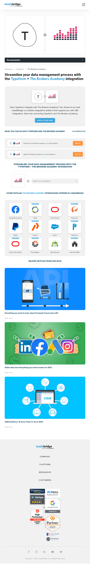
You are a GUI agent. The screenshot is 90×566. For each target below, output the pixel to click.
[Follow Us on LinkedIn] (44, 551)
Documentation (13, 60)
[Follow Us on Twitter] (61, 551)
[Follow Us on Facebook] (28, 551)
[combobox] (55, 181)
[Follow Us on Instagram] (36, 551)
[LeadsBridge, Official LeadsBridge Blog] (13, 4)
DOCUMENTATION (78, 131)
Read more (9, 318)
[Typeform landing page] (25, 35)
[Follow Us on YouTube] (52, 551)
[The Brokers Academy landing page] (65, 35)
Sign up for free (45, 120)
